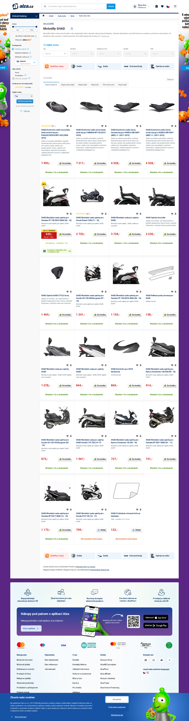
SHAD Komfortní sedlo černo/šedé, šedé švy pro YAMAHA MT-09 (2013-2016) (91, 132)
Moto (73, 16)
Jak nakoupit (50, 669)
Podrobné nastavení (117, 707)
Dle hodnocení (108, 85)
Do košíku (66, 163)
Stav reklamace (51, 665)
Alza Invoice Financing (109, 688)
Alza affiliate (105, 674)
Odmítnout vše (117, 715)
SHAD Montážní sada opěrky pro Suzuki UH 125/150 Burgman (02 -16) (55, 442)
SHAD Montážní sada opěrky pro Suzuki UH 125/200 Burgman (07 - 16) (90, 298)
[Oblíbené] (162, 6)
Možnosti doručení (25, 660)
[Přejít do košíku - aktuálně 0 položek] (175, 6)
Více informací (20, 717)
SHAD (51, 16)
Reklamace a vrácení (25, 669)
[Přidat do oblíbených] (67, 126)
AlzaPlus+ (104, 669)
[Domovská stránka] (43, 15)
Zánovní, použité (21, 79)
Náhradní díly (84, 16)
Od (13, 27)
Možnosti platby (23, 665)
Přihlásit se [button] (142, 7)
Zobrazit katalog (19, 16)
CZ (148, 672)
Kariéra (76, 683)
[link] (24, 111)
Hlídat (103, 530)
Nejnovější (123, 85)
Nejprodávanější (67, 85)
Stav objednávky (51, 660)
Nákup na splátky (24, 678)
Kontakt (76, 660)
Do (36, 27)
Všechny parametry (25, 101)
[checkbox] (24, 36)
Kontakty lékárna (79, 665)
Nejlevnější (82, 85)
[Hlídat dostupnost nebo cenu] (71, 126)
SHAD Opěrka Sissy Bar (156, 218)
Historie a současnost (82, 674)
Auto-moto (62, 16)
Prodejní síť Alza (24, 674)
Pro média (77, 688)
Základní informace (81, 669)
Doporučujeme (51, 85)
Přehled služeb (23, 692)
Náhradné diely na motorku (85, 567)
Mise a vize (77, 678)
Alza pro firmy (106, 660)
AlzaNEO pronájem (108, 665)
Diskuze (170, 79)
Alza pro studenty (107, 678)
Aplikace (76, 692)
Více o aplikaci (29, 628)
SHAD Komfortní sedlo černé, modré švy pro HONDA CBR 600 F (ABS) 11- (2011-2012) (160, 132)
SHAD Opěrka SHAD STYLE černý (55, 295)
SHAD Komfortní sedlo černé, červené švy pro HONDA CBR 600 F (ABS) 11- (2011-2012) (125, 132)
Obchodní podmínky (25, 683)
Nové (17, 73)
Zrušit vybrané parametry (25, 106)
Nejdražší (95, 85)
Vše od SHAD (48, 24)
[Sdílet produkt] (72, 28)
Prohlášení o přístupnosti (27, 688)
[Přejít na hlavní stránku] (23, 6)
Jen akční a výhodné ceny (24, 36)
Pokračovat (105, 36)
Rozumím (117, 699)
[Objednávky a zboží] (156, 6)
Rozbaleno (19, 75)
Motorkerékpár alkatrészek (99, 570)
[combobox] (74, 6)
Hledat (111, 6)
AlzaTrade (104, 683)
